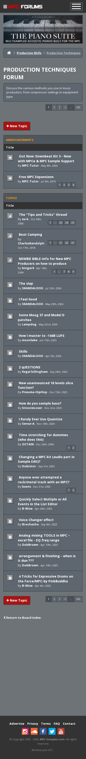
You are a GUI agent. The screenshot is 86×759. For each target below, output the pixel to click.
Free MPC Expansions (36, 177)
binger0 (28, 268)
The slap (25, 283)
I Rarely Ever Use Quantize (40, 419)
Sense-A (28, 423)
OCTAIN (28, 444)
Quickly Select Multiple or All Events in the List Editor (42, 501)
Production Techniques (63, 53)
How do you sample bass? (39, 403)
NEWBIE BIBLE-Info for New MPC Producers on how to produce (44, 261)
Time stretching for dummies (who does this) (43, 437)
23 (60, 222)
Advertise (16, 723)
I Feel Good (27, 299)
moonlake (29, 340)
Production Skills (29, 53)
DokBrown (30, 545)
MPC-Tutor (30, 165)
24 (66, 222)
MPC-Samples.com (52, 739)
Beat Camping (30, 234)
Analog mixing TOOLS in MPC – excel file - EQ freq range (44, 537)
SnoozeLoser (32, 408)
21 (60, 242)
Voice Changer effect (36, 520)
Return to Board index (23, 618)
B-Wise (27, 508)
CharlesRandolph (31, 243)
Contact (69, 723)
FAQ (57, 723)
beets (26, 486)
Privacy (32, 723)
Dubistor (29, 466)
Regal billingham (35, 372)
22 (66, 242)
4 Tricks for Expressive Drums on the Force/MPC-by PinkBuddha (45, 578)
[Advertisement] (43, 668)
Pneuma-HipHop (34, 392)
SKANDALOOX (32, 288)
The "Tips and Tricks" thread (42, 214)
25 (72, 222)
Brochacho (30, 524)
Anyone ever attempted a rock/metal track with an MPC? (43, 479)
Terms (46, 723)
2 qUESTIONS (29, 367)
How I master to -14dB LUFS (41, 335)
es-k (25, 219)
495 (78, 107)
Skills (23, 351)
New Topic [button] (18, 126)
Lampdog (29, 324)
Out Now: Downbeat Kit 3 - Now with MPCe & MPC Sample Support (46, 158)
